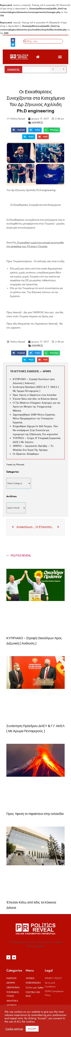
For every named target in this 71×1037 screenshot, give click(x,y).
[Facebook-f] (8, 957)
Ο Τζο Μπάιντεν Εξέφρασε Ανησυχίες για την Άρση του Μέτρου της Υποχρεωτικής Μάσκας (36, 406)
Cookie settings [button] (14, 1028)
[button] (60, 57)
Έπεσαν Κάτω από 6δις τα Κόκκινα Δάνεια (35, 399)
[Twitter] (13, 44)
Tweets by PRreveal (15, 464)
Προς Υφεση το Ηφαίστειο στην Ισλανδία (34, 395)
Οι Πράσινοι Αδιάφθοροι (26, 454)
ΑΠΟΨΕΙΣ (37, 122)
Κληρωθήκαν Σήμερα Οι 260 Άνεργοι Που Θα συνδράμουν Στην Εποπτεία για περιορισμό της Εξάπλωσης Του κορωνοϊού (35, 430)
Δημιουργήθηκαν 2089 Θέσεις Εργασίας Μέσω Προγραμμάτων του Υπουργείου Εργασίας (34, 418)
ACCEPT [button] (32, 1028)
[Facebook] (13, 40)
